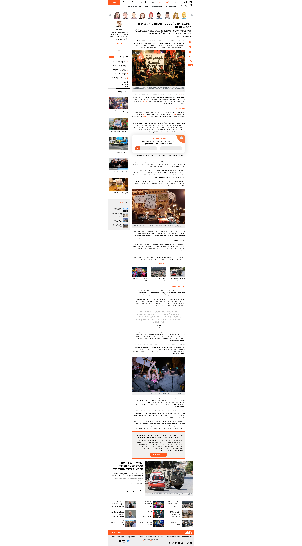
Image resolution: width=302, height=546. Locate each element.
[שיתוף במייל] (127, 491)
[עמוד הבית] (186, 3)
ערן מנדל (145, 541)
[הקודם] (192, 15)
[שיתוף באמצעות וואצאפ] (190, 51)
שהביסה (174, 114)
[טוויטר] (128, 2)
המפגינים (177, 132)
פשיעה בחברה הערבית (134, 6)
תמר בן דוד (150, 526)
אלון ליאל (150, 516)
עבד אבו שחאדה (120, 516)
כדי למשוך (144, 117)
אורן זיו (179, 516)
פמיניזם (125, 86)
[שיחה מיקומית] (188, 532)
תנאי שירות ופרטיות (148, 536)
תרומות (158, 536)
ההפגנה (180, 95)
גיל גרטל (150, 506)
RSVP (151, 541)
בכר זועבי (178, 506)
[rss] (170, 543)
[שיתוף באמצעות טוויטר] (190, 47)
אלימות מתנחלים (156, 6)
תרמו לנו (113, 2)
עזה (146, 6)
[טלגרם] (132, 2)
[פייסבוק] (123, 2)
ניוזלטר (154, 536)
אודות (174, 2)
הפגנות (125, 82)
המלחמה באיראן (170, 6)
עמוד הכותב (119, 43)
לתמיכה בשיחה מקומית (158, 454)
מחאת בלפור (123, 84)
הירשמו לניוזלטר (162, 2)
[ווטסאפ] (141, 2)
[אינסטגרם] (145, 2)
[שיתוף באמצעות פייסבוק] (190, 42)
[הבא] (110, 15)
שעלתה (145, 114)
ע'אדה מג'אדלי (140, 483)
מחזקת (154, 301)
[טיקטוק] (136, 2)
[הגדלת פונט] (191, 65)
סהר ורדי (178, 526)
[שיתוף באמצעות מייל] (190, 56)
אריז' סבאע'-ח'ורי (120, 506)
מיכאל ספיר (185, 36)
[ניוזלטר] (191, 543)
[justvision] (128, 541)
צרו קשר (141, 536)
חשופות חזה (145, 101)
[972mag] (121, 541)
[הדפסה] (190, 61)
